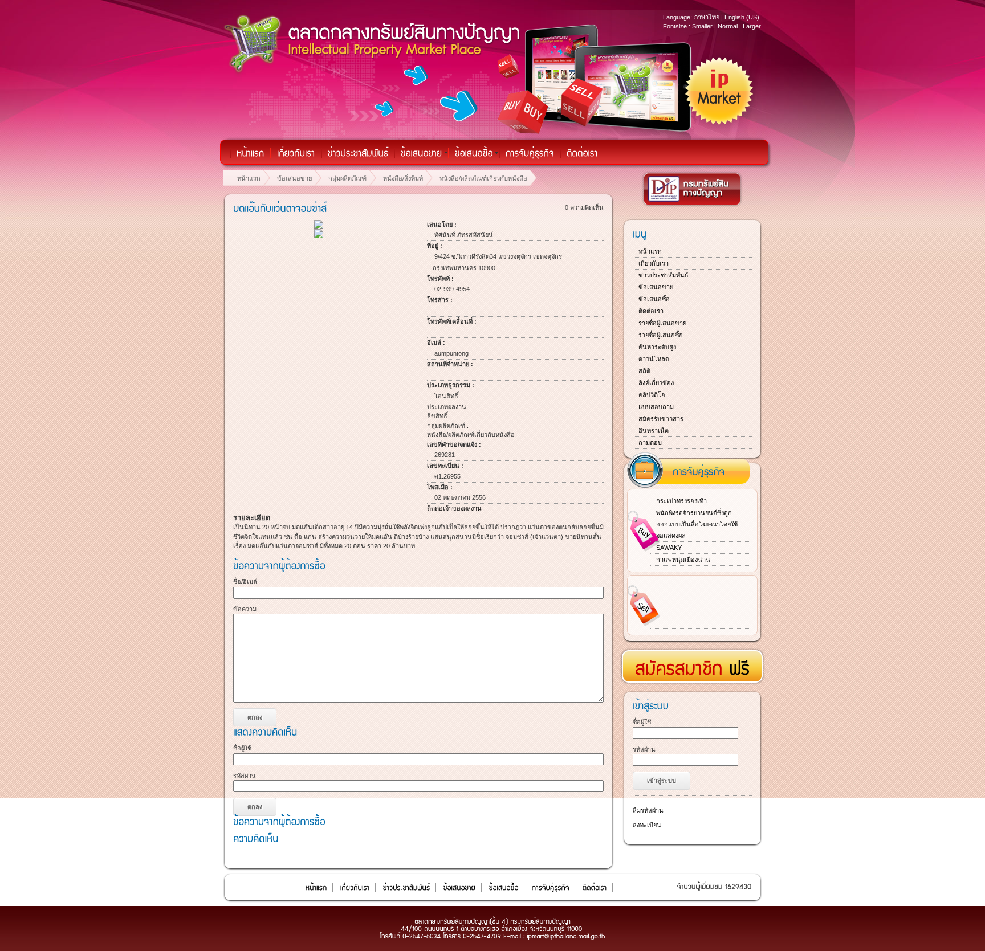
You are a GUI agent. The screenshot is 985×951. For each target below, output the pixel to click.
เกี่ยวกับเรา (653, 263)
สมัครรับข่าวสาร (660, 418)
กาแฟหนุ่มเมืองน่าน (683, 559)
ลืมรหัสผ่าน (648, 810)
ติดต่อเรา (651, 311)
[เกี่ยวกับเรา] (296, 153)
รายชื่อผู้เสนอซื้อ (660, 335)
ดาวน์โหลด (653, 359)
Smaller (702, 26)
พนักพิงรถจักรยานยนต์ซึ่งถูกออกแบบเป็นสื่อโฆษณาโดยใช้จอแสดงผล (697, 524)
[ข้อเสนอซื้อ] (474, 153)
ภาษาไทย (706, 17)
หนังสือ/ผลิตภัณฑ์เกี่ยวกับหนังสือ (483, 178)
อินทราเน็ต (653, 430)
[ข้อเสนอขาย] (421, 153)
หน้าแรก (249, 178)
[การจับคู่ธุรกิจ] (529, 153)
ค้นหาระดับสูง (657, 347)
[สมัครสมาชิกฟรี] (692, 663)
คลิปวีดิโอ (651, 394)
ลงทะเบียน (647, 825)
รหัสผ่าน (244, 775)
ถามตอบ (650, 442)
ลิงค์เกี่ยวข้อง (656, 382)
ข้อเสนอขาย (294, 178)
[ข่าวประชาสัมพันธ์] (357, 153)
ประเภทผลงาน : (448, 406)
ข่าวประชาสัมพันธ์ (663, 275)
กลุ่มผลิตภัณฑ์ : (448, 425)
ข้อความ (245, 609)
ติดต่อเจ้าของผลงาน (454, 508)
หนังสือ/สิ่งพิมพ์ (403, 178)
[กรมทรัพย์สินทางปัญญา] (692, 205)
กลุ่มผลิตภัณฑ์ (347, 178)
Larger (752, 26)
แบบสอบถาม (656, 406)
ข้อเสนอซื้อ (654, 299)
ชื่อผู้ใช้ (242, 748)
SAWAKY (669, 547)
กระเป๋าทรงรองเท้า (681, 500)
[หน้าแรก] (250, 153)
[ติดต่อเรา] (582, 153)
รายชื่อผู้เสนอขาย (662, 323)
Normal (728, 26)
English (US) (741, 17)
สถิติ (644, 371)
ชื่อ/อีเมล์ (245, 581)
